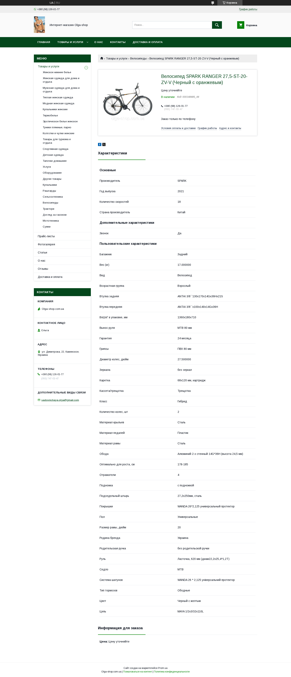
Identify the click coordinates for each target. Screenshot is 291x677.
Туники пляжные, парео (57, 127)
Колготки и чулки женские (58, 133)
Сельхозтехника (53, 196)
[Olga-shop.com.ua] (39, 31)
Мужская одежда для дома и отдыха (61, 89)
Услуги (47, 166)
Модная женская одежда (58, 103)
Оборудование (52, 172)
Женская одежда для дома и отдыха (61, 80)
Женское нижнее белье (57, 72)
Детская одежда (53, 154)
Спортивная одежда (55, 148)
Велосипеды (138, 58)
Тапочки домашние (55, 160)
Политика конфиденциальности (172, 671)
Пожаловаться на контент (137, 671)
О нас (98, 42)
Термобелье (50, 115)
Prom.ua (162, 668)
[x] (104, 145)
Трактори (48, 208)
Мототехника (51, 220)
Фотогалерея (46, 244)
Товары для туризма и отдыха (57, 141)
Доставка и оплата (148, 42)
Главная (43, 42)
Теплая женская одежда (58, 97)
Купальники (50, 184)
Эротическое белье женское (60, 121)
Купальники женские (55, 109)
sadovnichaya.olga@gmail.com (60, 399)
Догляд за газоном (55, 214)
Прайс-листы (46, 236)
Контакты (118, 42)
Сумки (46, 226)
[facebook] (99, 145)
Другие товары (52, 178)
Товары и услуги (70, 42)
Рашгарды (49, 190)
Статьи (42, 252)
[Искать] (217, 25)
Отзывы (43, 268)
